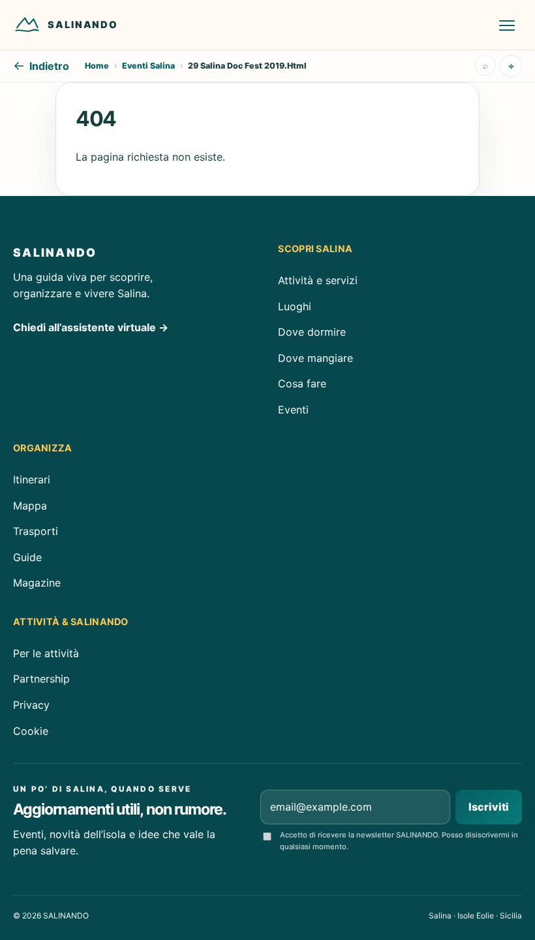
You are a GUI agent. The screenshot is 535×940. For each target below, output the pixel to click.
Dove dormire (312, 331)
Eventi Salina (148, 66)
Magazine (37, 582)
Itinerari (31, 479)
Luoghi (294, 305)
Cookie (30, 730)
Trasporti (35, 531)
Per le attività (46, 653)
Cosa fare (302, 383)
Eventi (293, 409)
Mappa (30, 505)
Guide (27, 557)
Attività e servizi (318, 280)
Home (97, 66)
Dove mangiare (315, 357)
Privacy (31, 704)
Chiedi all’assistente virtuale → (90, 327)
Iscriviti (488, 806)
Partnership (41, 678)
